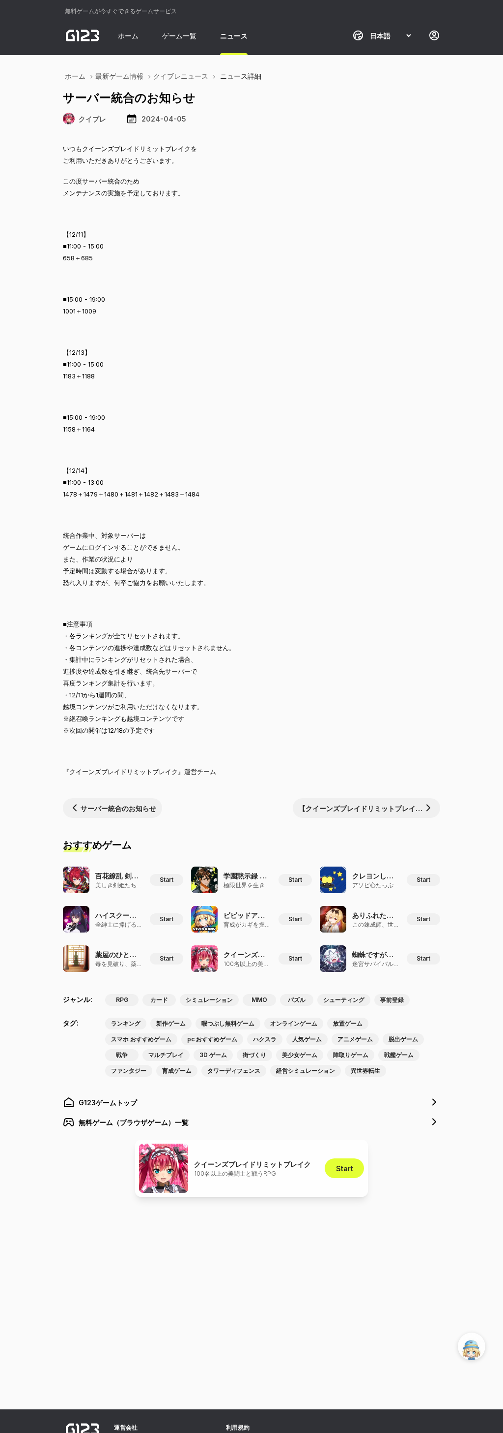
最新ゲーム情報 (119, 76)
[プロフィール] (434, 35)
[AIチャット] (471, 1346)
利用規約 (238, 1427)
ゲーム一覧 (179, 35)
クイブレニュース (180, 76)
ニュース (234, 35)
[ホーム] (82, 35)
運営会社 (126, 1427)
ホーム (128, 35)
